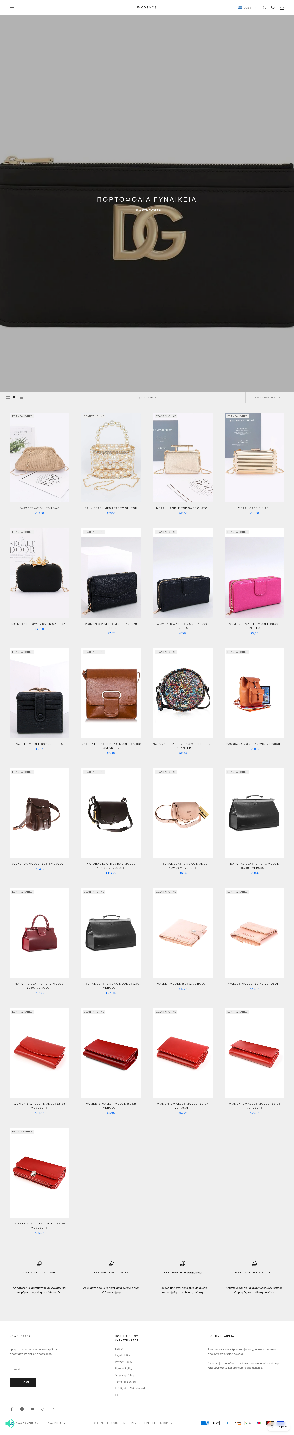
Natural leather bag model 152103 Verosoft (39, 985)
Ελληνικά (55, 1423)
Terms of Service (125, 1382)
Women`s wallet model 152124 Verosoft (183, 1105)
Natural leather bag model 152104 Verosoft (254, 865)
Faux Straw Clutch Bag (39, 508)
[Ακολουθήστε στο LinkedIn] (53, 1409)
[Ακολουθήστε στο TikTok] (43, 1409)
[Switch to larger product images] (8, 397)
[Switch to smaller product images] (14, 397)
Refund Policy (123, 1368)
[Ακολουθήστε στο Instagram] (22, 1409)
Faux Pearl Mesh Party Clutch (111, 508)
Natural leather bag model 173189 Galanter (111, 745)
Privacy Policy (123, 1362)
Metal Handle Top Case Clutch (183, 508)
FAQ (118, 1395)
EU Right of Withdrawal (130, 1388)
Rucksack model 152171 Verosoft (39, 863)
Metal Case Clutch (254, 508)
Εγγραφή (22, 1382)
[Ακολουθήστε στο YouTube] (32, 1409)
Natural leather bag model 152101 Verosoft (111, 985)
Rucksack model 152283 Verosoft (254, 743)
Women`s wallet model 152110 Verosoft (39, 1225)
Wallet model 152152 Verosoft (182, 983)
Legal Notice (122, 1355)
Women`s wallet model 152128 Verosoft (39, 1105)
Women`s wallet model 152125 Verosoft (111, 1105)
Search (119, 1349)
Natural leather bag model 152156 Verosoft (182, 865)
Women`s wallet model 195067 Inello (183, 625)
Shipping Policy (124, 1375)
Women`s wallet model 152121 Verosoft (254, 1105)
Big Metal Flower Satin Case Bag (39, 623)
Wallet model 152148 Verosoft (254, 983)
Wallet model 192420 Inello (39, 743)
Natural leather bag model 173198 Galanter (183, 745)
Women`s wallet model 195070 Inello (111, 625)
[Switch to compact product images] (21, 397)
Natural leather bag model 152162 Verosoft (111, 865)
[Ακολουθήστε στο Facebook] (12, 1409)
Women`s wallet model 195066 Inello (254, 625)
